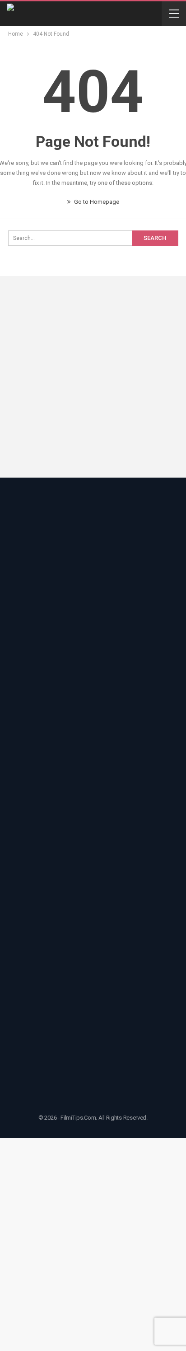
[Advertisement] (93, 378)
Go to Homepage (96, 201)
